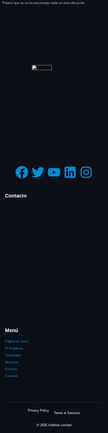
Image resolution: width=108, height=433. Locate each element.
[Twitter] (37, 172)
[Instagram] (86, 172)
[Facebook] (21, 172)
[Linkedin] (70, 172)
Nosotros (11, 362)
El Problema (14, 348)
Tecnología (13, 355)
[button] (46, 369)
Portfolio (11, 369)
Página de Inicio (16, 341)
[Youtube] (54, 172)
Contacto (11, 376)
